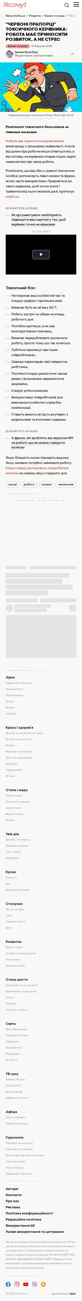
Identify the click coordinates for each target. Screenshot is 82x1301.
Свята (11, 1024)
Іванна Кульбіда (26, 52)
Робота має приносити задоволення (34, 141)
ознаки (46, 484)
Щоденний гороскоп (18, 1174)
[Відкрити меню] (76, 4)
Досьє (10, 701)
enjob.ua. (12, 197)
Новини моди (14, 796)
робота (29, 484)
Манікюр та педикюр (19, 751)
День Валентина (16, 1029)
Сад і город (13, 852)
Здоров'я (11, 764)
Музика (10, 707)
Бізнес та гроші (17, 46)
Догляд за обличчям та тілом (24, 733)
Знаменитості (14, 689)
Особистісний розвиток (21, 953)
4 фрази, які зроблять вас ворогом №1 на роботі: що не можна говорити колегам (42, 443)
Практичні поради (17, 802)
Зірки (10, 677)
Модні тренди (14, 814)
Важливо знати (15, 966)
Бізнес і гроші (14, 947)
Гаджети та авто (16, 1010)
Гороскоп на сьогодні (19, 1143)
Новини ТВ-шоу (15, 1079)
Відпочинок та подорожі (21, 991)
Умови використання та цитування (35, 1232)
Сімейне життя (15, 922)
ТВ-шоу (12, 1074)
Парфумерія (14, 770)
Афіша (11, 1112)
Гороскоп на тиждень (19, 1149)
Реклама (13, 1207)
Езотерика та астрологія (21, 985)
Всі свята (11, 1060)
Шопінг (10, 820)
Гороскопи (14, 1138)
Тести (9, 997)
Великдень (13, 1054)
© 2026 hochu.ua (16, 1294)
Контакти (14, 1195)
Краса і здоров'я (19, 728)
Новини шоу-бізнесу (19, 683)
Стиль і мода (17, 790)
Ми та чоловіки (15, 909)
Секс (9, 915)
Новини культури (16, 1123)
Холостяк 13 (13, 1086)
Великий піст (14, 1048)
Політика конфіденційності (29, 1213)
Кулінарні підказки (17, 890)
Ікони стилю (13, 808)
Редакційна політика (23, 1220)
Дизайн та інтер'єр (18, 840)
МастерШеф (14, 1092)
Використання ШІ (20, 1226)
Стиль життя (17, 980)
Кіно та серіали (15, 1117)
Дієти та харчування (19, 758)
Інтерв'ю (11, 714)
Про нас (12, 1201)
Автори (12, 1189)
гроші (12, 484)
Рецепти (11, 878)
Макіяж (10, 745)
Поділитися (72, 54)
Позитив (11, 1004)
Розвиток (14, 942)
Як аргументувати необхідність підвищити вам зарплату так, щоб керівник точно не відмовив (38, 220)
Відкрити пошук (67, 5)
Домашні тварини (17, 846)
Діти (8, 928)
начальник (66, 484)
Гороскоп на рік (15, 1161)
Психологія (13, 960)
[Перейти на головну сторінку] (15, 5)
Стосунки (14, 904)
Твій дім (12, 834)
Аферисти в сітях (17, 1098)
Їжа (8, 884)
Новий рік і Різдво (17, 1035)
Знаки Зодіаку (14, 1168)
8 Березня (12, 1041)
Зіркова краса (14, 695)
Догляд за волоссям (18, 739)
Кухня (11, 872)
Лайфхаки (12, 858)
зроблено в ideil (63, 1294)
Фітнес (10, 776)
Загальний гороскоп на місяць (25, 1155)
